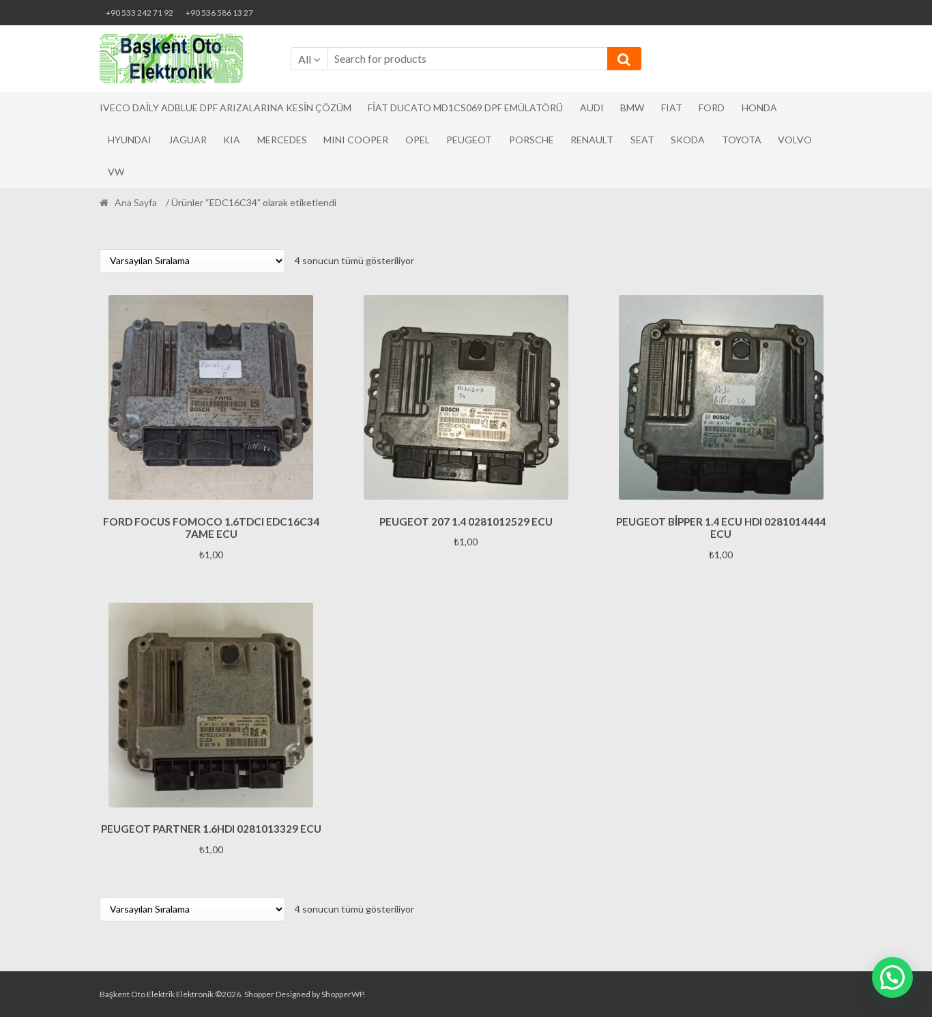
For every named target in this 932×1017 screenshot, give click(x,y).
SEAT (642, 139)
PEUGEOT (469, 139)
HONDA (759, 107)
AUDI (592, 107)
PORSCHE (531, 139)
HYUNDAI (129, 139)
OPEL (417, 139)
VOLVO (795, 139)
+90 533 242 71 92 (139, 13)
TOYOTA (741, 139)
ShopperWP (342, 994)
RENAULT (591, 139)
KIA (231, 139)
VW (116, 171)
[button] (892, 977)
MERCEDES (282, 139)
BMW (632, 107)
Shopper (259, 994)
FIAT (671, 107)
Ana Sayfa (136, 202)
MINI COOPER (355, 139)
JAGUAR (188, 139)
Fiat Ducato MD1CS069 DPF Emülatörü (465, 107)
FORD (712, 107)
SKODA (688, 139)
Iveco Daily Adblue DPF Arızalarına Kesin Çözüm (225, 107)
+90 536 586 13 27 (219, 13)
